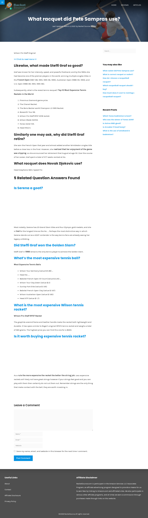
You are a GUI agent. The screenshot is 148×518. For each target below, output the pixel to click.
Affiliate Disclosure (13, 495)
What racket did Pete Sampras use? (118, 71)
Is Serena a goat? (28, 188)
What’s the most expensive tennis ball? (47, 258)
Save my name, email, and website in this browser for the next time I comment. (52, 451)
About (7, 484)
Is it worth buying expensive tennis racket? (50, 336)
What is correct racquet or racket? (118, 74)
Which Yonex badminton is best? (117, 116)
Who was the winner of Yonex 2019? (118, 120)
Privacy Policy (10, 501)
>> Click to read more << (25, 59)
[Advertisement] (53, 209)
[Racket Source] (15, 6)
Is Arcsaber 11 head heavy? (114, 127)
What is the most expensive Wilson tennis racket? (49, 307)
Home (113, 5)
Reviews (125, 5)
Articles (137, 5)
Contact (8, 489)
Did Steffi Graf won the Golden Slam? (45, 245)
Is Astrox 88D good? (112, 123)
